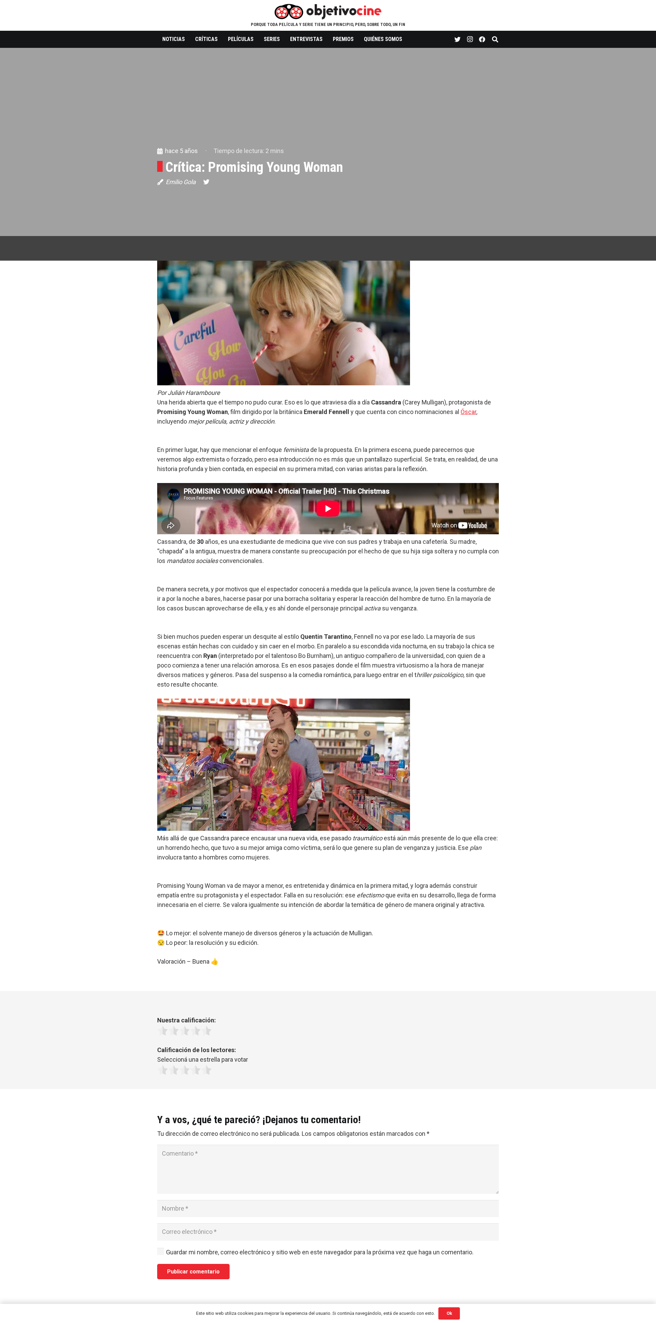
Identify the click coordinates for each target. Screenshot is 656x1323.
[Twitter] (457, 39)
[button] (328, 329)
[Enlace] (328, 11)
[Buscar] (495, 39)
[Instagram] (470, 39)
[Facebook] (482, 39)
